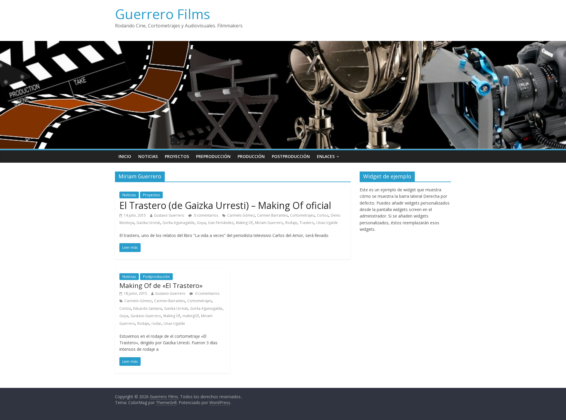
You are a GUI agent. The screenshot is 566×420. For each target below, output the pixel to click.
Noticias (148, 156)
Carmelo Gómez (241, 215)
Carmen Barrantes (272, 215)
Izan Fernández (220, 222)
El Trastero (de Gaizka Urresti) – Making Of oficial (225, 205)
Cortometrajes (302, 215)
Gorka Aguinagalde (178, 222)
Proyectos (177, 156)
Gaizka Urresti (148, 222)
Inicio (125, 156)
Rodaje (291, 222)
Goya (201, 222)
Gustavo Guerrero (169, 215)
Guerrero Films (162, 14)
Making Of (244, 222)
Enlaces (326, 156)
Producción (251, 156)
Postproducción (291, 156)
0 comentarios (205, 215)
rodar (156, 323)
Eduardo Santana (147, 308)
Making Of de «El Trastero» (161, 285)
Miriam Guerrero (269, 222)
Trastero (307, 222)
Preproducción (213, 156)
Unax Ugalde (327, 222)
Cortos (322, 215)
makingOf (190, 315)
